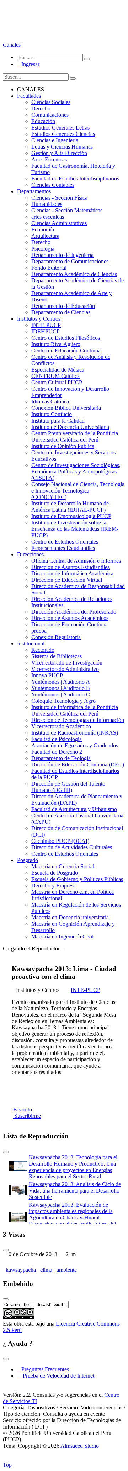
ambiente (67, 1270)
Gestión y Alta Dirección (59, 153)
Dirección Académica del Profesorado (73, 612)
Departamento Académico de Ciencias (74, 274)
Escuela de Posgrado (54, 873)
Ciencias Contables (52, 185)
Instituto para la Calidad (58, 421)
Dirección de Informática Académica (72, 573)
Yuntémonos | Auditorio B (60, 688)
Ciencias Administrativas (59, 223)
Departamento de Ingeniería (62, 255)
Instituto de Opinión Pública (62, 446)
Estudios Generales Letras (60, 128)
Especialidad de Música (57, 370)
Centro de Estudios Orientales (64, 542)
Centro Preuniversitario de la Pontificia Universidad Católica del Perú (74, 436)
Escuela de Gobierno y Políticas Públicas (77, 879)
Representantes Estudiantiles (63, 548)
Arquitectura (45, 236)
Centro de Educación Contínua (66, 350)
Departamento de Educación (63, 306)
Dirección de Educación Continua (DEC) (77, 765)
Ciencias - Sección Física (59, 198)
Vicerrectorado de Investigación (66, 663)
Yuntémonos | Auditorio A (60, 682)
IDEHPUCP (45, 331)
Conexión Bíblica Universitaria (66, 408)
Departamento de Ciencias (60, 312)
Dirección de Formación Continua (69, 624)
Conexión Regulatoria (56, 637)
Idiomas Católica (50, 401)
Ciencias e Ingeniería (54, 140)
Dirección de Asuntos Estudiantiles (70, 567)
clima (46, 1270)
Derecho (40, 108)
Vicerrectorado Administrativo (65, 669)
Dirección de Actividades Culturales (71, 847)
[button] (12, 45)
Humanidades (46, 204)
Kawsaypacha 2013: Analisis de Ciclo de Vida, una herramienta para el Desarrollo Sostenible (75, 1190)
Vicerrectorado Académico (61, 726)
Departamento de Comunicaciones (69, 261)
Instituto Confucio (51, 414)
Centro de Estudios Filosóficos (65, 338)
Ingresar (28, 64)
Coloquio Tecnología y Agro (63, 701)
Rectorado (42, 650)
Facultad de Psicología (56, 739)
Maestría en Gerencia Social (62, 866)
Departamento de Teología (61, 758)
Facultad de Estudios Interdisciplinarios (75, 179)
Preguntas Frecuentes (43, 1369)
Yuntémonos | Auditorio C (60, 694)
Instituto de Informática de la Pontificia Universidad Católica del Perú (74, 710)
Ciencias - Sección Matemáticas (66, 210)
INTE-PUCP (46, 325)
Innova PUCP (47, 675)
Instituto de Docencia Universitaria (70, 427)
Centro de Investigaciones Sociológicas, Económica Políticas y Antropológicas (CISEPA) (76, 471)
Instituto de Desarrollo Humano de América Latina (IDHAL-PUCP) (70, 506)
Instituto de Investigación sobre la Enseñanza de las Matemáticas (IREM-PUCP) (74, 528)
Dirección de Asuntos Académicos (69, 618)
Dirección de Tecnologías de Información (77, 720)
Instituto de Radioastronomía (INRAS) (74, 733)
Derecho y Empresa (53, 886)
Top (7, 1465)
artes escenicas (47, 217)
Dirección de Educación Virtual (66, 580)
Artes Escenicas (49, 159)
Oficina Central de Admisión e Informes (76, 561)
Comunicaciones (50, 115)
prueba (39, 631)
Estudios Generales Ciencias (63, 134)
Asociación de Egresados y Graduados (74, 745)
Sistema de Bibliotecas (56, 656)
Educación (43, 121)
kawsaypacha (21, 1270)
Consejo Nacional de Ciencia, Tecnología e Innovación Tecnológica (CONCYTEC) (77, 490)
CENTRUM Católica (55, 376)
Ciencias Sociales (50, 102)
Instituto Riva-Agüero (55, 344)
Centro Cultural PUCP (56, 382)
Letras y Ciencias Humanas (62, 147)
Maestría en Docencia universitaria (70, 917)
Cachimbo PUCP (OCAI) (60, 841)
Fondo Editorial (48, 268)
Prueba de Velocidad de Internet (56, 1376)
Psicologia (42, 249)
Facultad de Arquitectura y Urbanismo (74, 809)
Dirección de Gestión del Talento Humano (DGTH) (68, 787)
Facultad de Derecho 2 (56, 752)
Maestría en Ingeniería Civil (62, 936)
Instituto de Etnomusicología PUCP (71, 516)
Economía (42, 229)
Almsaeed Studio (79, 1446)
